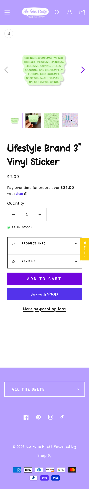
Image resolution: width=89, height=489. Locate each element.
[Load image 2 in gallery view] (33, 120)
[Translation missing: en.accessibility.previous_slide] (6, 69)
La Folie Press (39, 446)
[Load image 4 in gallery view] (70, 120)
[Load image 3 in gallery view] (51, 120)
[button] (57, 12)
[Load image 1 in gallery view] (14, 120)
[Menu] (7, 12)
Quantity (15, 203)
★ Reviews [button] (85, 249)
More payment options (44, 309)
